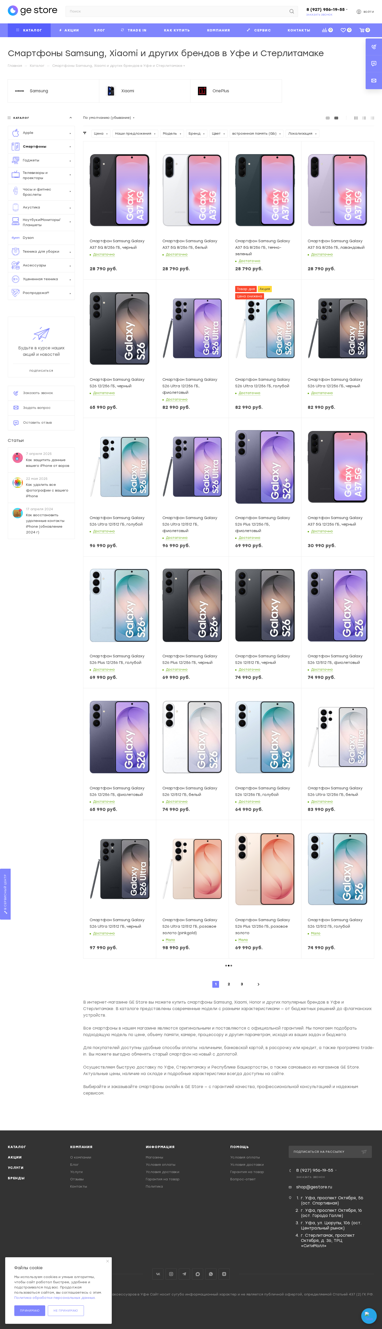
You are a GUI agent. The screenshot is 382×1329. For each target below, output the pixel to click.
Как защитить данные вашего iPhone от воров (47, 462)
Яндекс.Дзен (224, 1274)
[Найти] (291, 11)
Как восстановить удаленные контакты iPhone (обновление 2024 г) (45, 523)
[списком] (364, 118)
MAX (197, 1274)
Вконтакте (157, 1274)
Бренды (16, 1178)
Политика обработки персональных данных (54, 1298)
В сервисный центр (5, 892)
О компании (80, 1157)
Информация (160, 1147)
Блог (74, 1165)
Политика (154, 1186)
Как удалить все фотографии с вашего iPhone (47, 490)
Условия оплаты (160, 1165)
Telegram (184, 1274)
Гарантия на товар (163, 1179)
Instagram (171, 1274)
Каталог (17, 1147)
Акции (15, 1157)
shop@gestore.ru (314, 1187)
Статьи (16, 440)
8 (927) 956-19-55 (325, 9)
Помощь (239, 1147)
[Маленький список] (327, 118)
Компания (81, 1147)
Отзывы (77, 1179)
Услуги (16, 1168)
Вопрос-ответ (243, 1179)
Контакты (78, 1186)
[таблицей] (372, 118)
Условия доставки (162, 1172)
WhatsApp (210, 1274)
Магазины (154, 1157)
